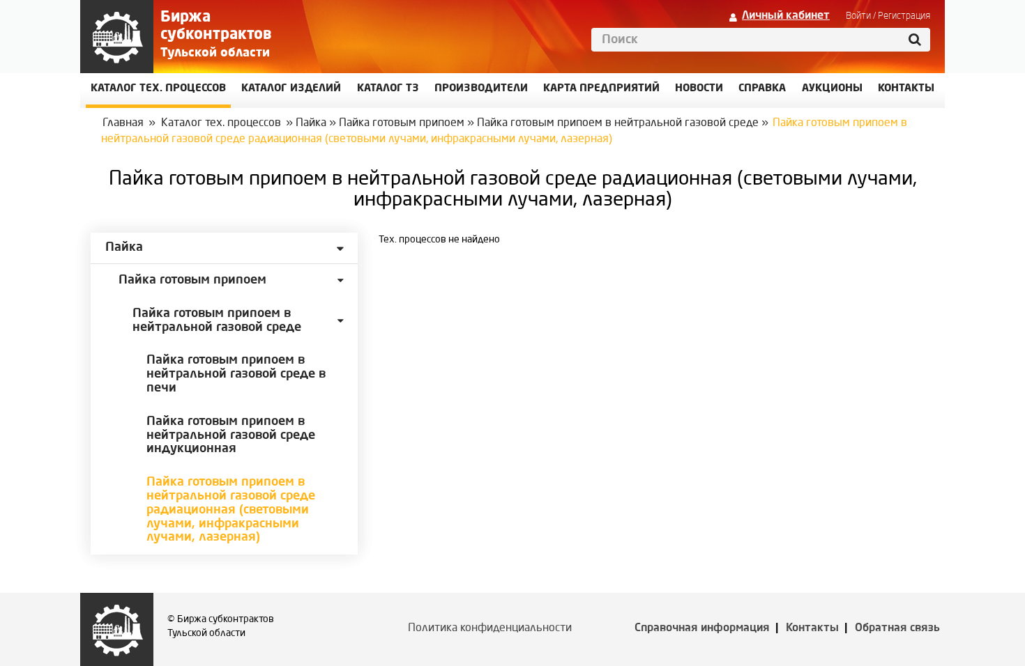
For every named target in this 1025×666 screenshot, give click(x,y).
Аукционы (832, 89)
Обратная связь (897, 628)
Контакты (812, 628)
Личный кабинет (786, 16)
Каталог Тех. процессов (158, 89)
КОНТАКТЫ (906, 89)
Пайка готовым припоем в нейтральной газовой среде (618, 123)
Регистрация (904, 16)
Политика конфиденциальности (490, 628)
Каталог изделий (291, 89)
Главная (123, 123)
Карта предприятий (601, 89)
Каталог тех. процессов (221, 123)
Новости (699, 89)
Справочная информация (702, 628)
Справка (762, 89)
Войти (858, 16)
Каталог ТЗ (388, 89)
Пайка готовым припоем (401, 123)
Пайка (311, 123)
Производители (481, 89)
